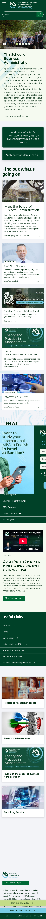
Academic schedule (11, 650)
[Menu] (4, 4)
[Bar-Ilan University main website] (10, 877)
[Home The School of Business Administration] (27, 6)
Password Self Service (12, 657)
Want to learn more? (20, 910)
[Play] (6, 44)
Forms (5, 632)
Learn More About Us (14, 116)
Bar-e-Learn (8, 638)
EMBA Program (9, 513)
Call (7, 916)
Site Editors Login (13, 883)
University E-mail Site (12, 644)
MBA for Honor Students (14, 501)
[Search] (39, 14)
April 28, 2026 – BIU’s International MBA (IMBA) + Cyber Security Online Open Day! (23, 137)
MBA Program (9, 495)
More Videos (11, 598)
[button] (17, 44)
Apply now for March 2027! (21, 155)
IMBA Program (9, 507)
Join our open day (20, 903)
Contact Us (36, 899)
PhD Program (8, 520)
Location (6, 626)
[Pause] (4, 44)
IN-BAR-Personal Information (16, 663)
